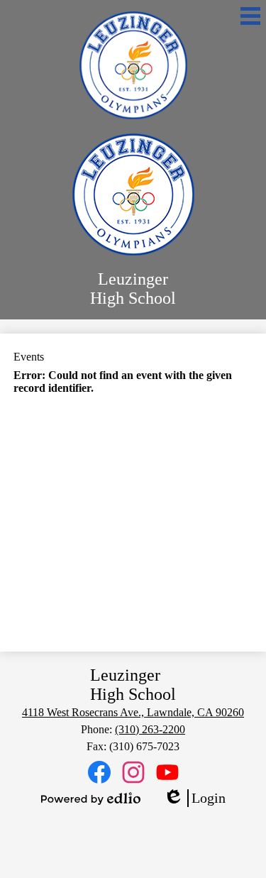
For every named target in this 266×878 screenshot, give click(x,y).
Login (194, 798)
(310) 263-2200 (150, 729)
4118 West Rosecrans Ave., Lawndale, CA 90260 (133, 712)
